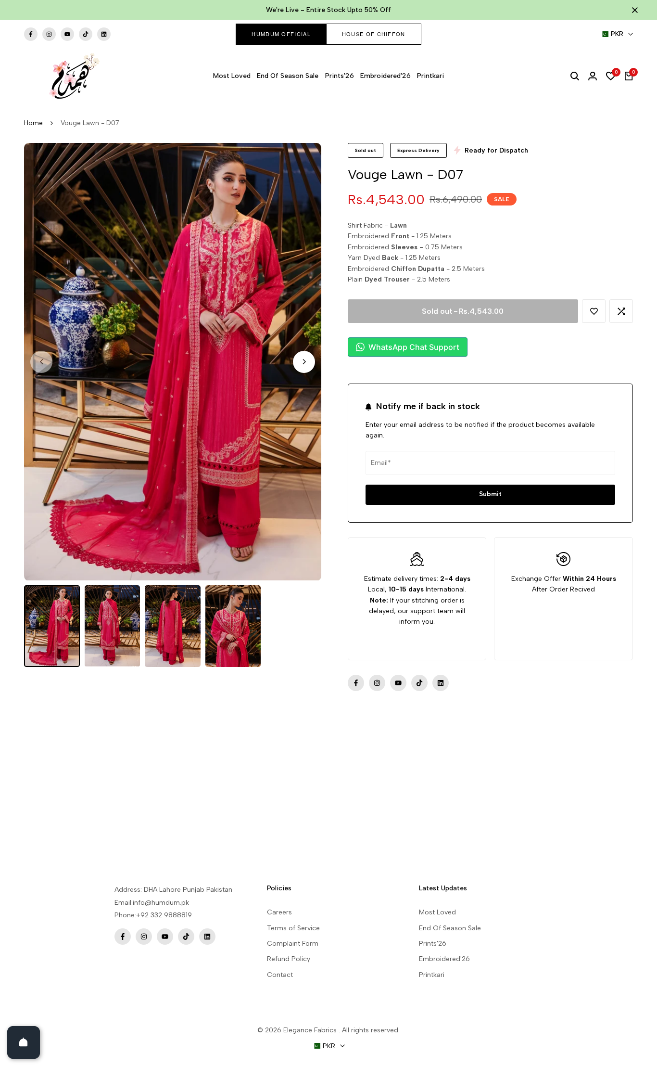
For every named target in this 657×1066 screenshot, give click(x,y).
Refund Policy (288, 959)
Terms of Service (293, 928)
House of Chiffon (373, 34)
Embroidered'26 (444, 959)
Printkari (431, 975)
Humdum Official (281, 34)
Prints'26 (432, 943)
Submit (490, 494)
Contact (280, 975)
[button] (594, 311)
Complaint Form (292, 943)
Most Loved (437, 912)
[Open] (23, 1042)
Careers (279, 912)
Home (33, 123)
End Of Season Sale (450, 928)
